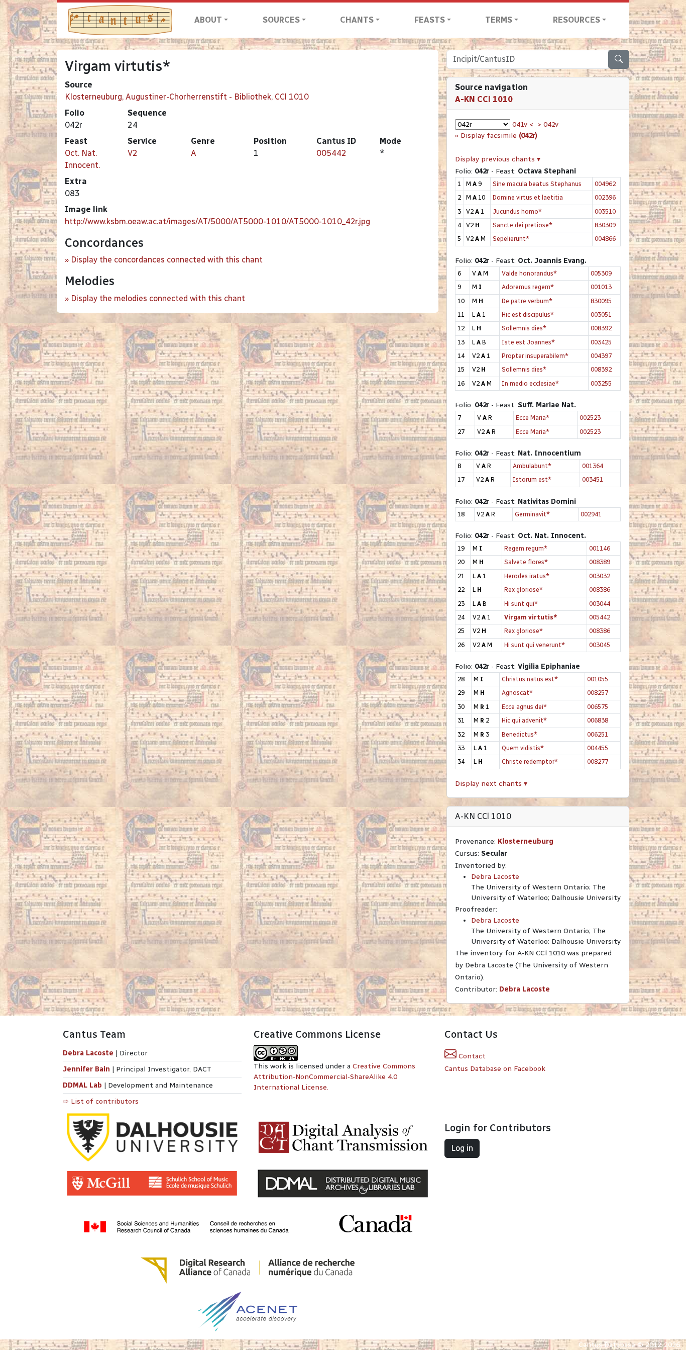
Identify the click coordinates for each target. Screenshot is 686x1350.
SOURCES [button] (281, 20)
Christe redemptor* (530, 761)
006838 (597, 720)
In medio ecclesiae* (530, 383)
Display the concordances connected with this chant (167, 259)
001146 (599, 548)
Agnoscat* (517, 692)
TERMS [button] (498, 20)
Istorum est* (532, 479)
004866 (605, 238)
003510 (605, 211)
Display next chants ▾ (491, 783)
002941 (591, 514)
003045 (599, 645)
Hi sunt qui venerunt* (534, 645)
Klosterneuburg (525, 841)
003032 (599, 576)
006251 (597, 734)
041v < (522, 124)
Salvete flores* (526, 562)
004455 (597, 748)
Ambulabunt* (532, 466)
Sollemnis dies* (524, 328)
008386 (599, 589)
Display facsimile (499, 135)
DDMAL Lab (82, 1085)
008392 (601, 328)
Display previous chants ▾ (497, 159)
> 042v (547, 124)
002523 (590, 417)
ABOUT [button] (208, 20)
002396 (605, 197)
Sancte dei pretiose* (522, 225)
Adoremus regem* (528, 287)
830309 (605, 225)
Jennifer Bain (87, 1069)
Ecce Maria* (532, 417)
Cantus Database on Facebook (494, 1068)
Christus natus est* (530, 679)
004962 (605, 184)
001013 (601, 287)
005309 (601, 273)
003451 (592, 479)
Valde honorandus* (529, 273)
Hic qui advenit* (524, 720)
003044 (599, 603)
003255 (601, 383)
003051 (601, 314)
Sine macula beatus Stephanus (537, 184)
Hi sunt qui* (521, 603)
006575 (597, 706)
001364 (592, 466)
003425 (601, 342)
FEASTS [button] (429, 20)
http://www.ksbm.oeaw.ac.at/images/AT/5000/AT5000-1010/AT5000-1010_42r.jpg (217, 221)
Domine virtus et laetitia (528, 197)
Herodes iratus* (526, 576)
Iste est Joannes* (528, 342)
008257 (597, 692)
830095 (601, 301)
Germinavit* (532, 514)
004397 (601, 355)
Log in (462, 1148)
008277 (597, 761)
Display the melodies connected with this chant (158, 298)
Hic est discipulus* (528, 314)
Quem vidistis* (523, 748)
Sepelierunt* (511, 238)
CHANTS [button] (357, 20)
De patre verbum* (527, 301)
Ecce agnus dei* (524, 706)
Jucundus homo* (517, 211)
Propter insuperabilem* (535, 355)
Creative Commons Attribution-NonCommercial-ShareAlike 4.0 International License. (334, 1077)
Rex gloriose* (523, 589)
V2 (133, 153)
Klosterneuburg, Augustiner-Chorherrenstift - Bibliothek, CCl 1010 (187, 97)
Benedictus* (519, 734)
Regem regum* (525, 548)
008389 (599, 562)
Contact (471, 1056)
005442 (331, 153)
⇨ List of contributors (101, 1101)
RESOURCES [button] (576, 20)
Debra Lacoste (495, 876)
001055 (597, 679)
